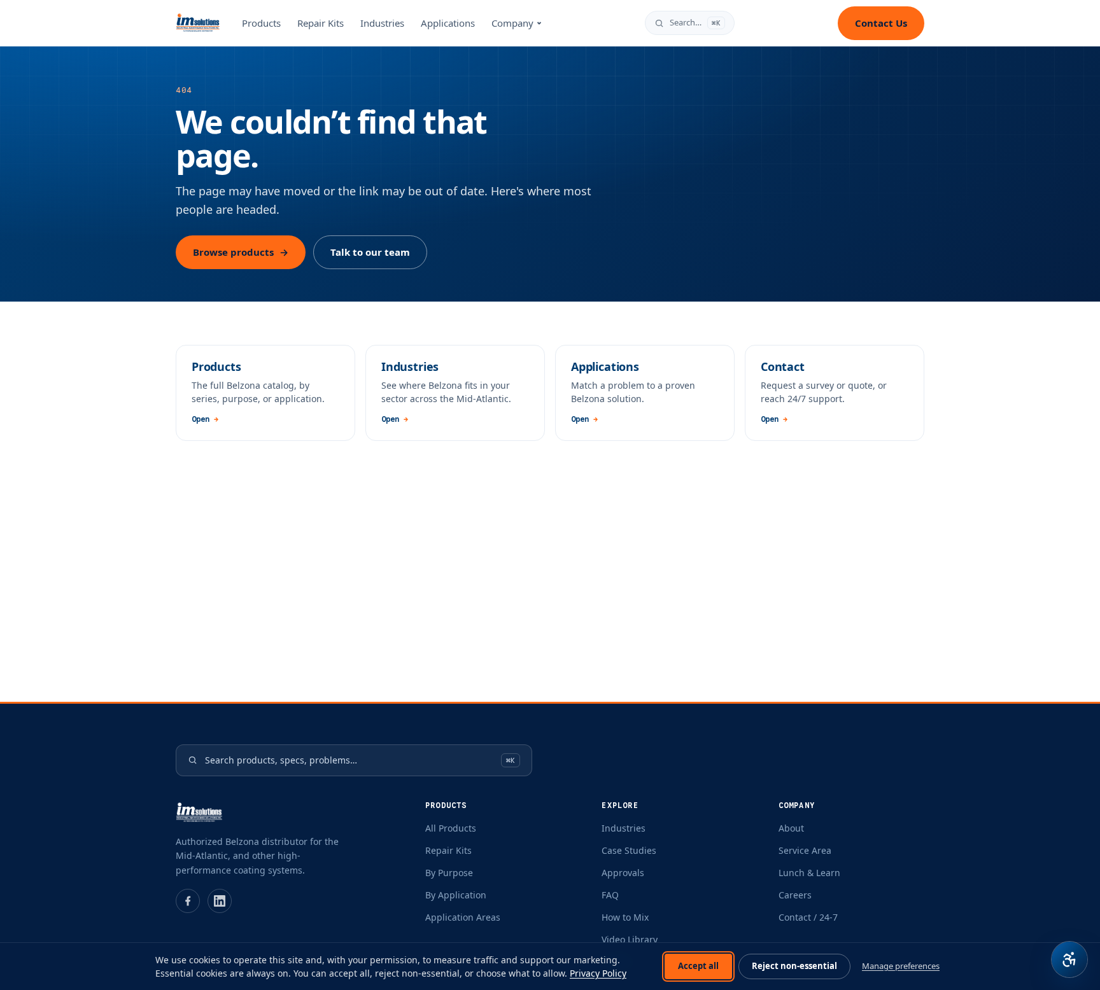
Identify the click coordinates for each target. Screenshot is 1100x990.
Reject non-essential (794, 966)
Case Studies (629, 850)
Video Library (630, 939)
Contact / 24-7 (808, 917)
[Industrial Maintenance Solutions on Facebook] (188, 901)
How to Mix (625, 917)
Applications (448, 23)
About (791, 828)
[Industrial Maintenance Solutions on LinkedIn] (220, 901)
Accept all (698, 966)
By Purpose (449, 873)
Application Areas (462, 917)
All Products (450, 828)
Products (261, 23)
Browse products (240, 252)
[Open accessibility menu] (1069, 959)
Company (512, 23)
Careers (795, 895)
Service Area (805, 850)
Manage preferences (901, 966)
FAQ (610, 895)
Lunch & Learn (809, 873)
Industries (382, 23)
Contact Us (881, 23)
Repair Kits (320, 23)
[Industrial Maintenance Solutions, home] (198, 23)
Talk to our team (370, 252)
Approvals (623, 873)
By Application (455, 895)
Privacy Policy (598, 973)
